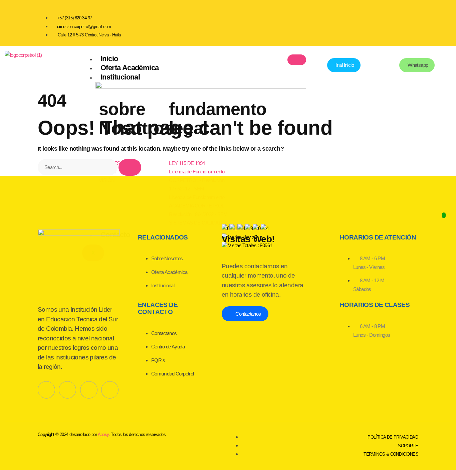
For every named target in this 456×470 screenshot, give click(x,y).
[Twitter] (67, 390)
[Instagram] (410, 21)
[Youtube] (386, 21)
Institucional (120, 77)
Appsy (103, 434)
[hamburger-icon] (296, 59)
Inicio (109, 58)
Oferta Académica (129, 67)
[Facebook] (362, 21)
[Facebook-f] (46, 390)
